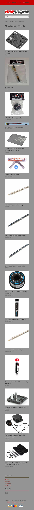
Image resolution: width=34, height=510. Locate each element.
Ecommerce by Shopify (18, 502)
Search (7, 479)
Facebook (6, 493)
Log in (7, 2)
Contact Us (8, 483)
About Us (7, 481)
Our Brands (8, 485)
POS (8, 502)
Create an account (16, 2)
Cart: (27, 2)
